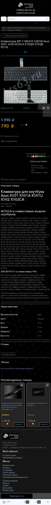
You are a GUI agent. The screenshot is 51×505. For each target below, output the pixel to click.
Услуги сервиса (9, 472)
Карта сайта (7, 488)
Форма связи (8, 490)
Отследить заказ (9, 455)
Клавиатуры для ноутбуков (14, 35)
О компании (7, 470)
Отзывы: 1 (26, 108)
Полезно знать (8, 465)
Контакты (6, 467)
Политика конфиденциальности (15, 477)
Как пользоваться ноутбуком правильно (17, 368)
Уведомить (15, 496)
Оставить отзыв (8, 354)
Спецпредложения (10, 480)
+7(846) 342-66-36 (25, 10)
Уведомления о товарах (12, 457)
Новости (6, 483)
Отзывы (6, 485)
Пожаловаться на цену (11, 136)
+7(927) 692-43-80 (25, 13)
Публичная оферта (10, 475)
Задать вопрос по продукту (15, 179)
